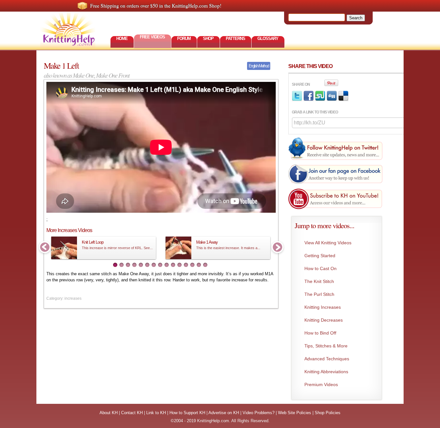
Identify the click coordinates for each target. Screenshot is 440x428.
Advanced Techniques (326, 358)
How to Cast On (320, 268)
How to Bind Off (320, 333)
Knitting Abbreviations (326, 371)
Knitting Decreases (323, 320)
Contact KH (132, 412)
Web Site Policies (294, 412)
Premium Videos (321, 384)
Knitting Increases (322, 307)
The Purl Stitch (319, 294)
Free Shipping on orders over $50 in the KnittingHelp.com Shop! (155, 5)
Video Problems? (258, 412)
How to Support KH (187, 412)
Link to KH (156, 412)
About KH (109, 412)
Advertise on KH (223, 412)
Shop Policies (327, 412)
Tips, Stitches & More (326, 345)
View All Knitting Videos (327, 242)
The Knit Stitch (319, 281)
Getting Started (319, 255)
